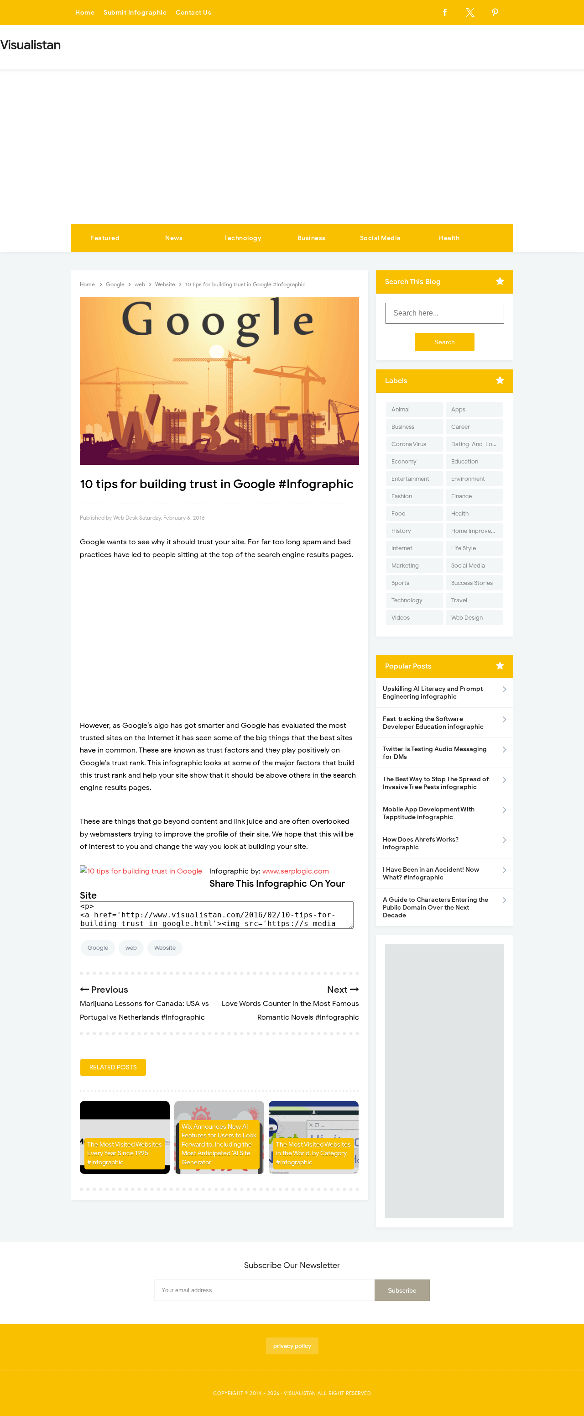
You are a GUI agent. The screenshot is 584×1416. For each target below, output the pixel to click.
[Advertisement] (292, 156)
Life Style (463, 548)
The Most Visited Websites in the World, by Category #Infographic (313, 1153)
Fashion (401, 496)
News (173, 238)
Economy (404, 461)
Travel (459, 600)
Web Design (467, 617)
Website (165, 948)
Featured (105, 238)
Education (464, 461)
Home (84, 12)
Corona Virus (408, 444)
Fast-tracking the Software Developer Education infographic (433, 723)
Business (311, 238)
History (401, 531)
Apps (458, 409)
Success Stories (472, 583)
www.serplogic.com (295, 871)
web (131, 948)
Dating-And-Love (475, 444)
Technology (242, 238)
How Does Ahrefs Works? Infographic (421, 843)
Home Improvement (477, 531)
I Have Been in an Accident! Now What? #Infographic (431, 873)
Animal (400, 409)
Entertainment (410, 479)
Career (460, 427)
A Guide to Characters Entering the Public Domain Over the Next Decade (435, 907)
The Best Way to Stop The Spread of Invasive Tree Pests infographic (436, 783)
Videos (400, 617)
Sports (400, 583)
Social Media (380, 238)
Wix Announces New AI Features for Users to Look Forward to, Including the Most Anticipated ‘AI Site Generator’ (219, 1144)
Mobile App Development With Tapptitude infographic (428, 813)
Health (449, 238)
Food (398, 513)
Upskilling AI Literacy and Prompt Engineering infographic (433, 692)
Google (98, 948)
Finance (461, 496)
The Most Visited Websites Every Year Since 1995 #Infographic (124, 1153)
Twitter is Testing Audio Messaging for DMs (435, 753)
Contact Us (193, 12)
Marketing (405, 565)
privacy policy (292, 1346)
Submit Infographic (135, 12)
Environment (468, 479)
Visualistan (300, 1393)
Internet (401, 548)
